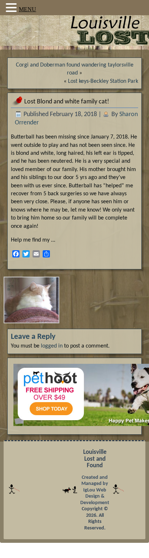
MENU (27, 9)
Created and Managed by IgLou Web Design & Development (94, 490)
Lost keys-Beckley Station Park (103, 81)
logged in (52, 346)
